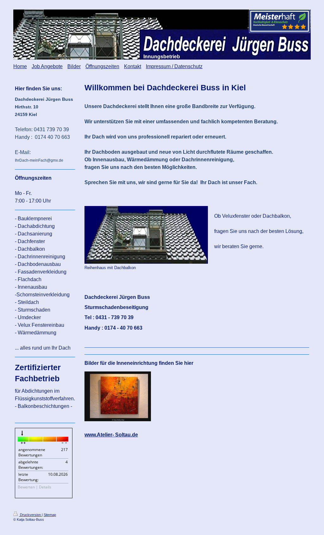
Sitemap (50, 515)
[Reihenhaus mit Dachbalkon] (146, 235)
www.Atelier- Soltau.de (111, 434)
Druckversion (30, 515)
